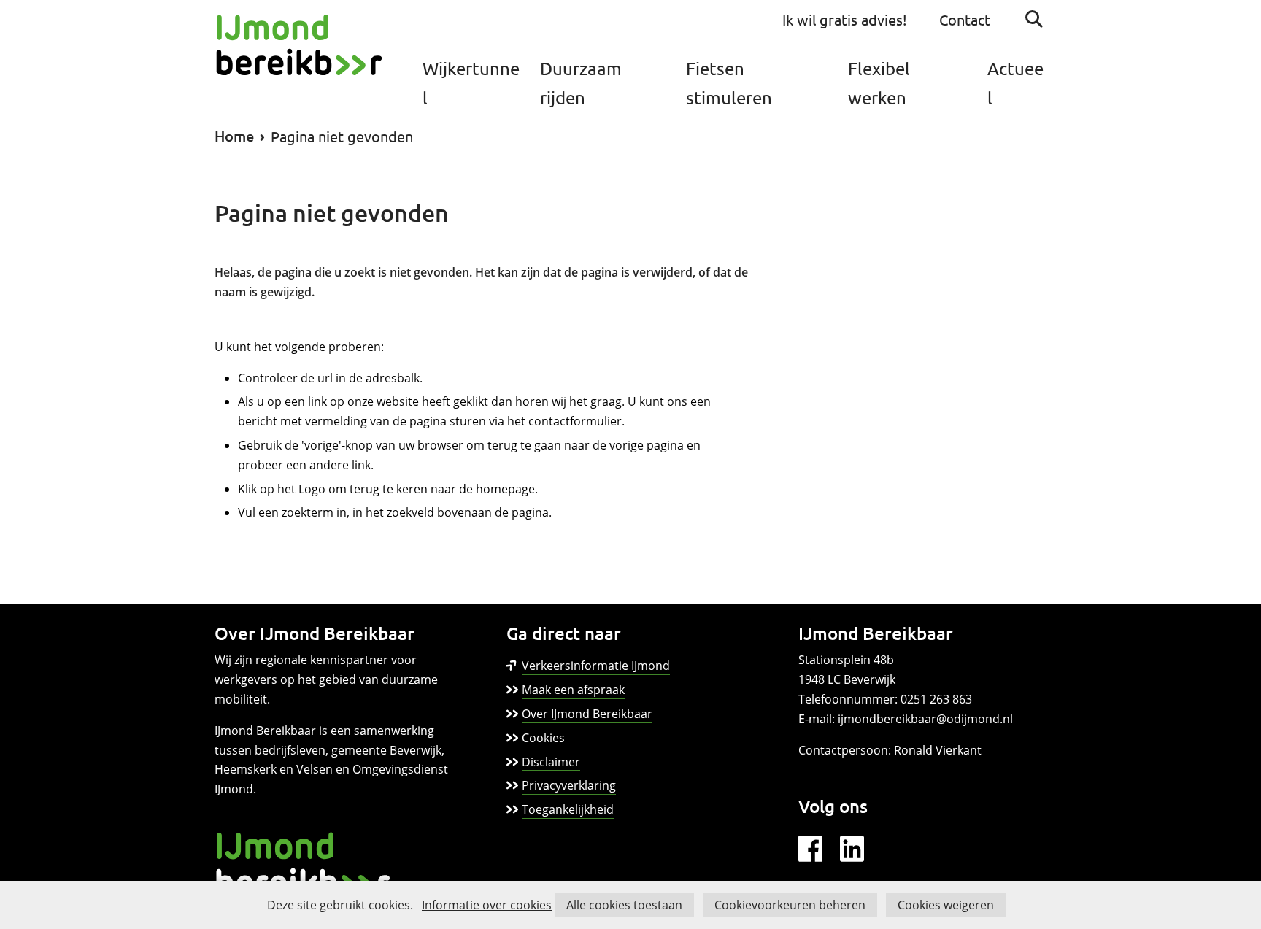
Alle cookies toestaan (624, 905)
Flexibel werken (879, 83)
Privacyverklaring (569, 785)
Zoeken (1034, 19)
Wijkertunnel (471, 83)
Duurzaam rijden (581, 83)
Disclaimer (551, 762)
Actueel (1015, 83)
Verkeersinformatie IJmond (596, 666)
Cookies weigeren (946, 905)
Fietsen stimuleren (729, 83)
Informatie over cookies (487, 904)
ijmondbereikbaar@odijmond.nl (925, 719)
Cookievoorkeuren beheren (789, 905)
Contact (964, 19)
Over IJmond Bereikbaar (587, 714)
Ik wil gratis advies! (844, 19)
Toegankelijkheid (568, 809)
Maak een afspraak (573, 690)
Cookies (543, 738)
